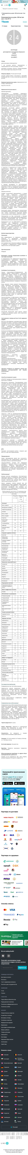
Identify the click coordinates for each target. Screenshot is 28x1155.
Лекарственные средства (7, 1013)
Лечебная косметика (6, 1020)
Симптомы (4, 1044)
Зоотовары (4, 1037)
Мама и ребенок (5, 1029)
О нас (2, 990)
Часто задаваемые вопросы (8, 982)
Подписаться (22, 967)
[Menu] (2, 5)
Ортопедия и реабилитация (8, 1027)
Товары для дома (5, 1032)
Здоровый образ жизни (7, 1039)
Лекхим (25, 21)
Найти (25, 8)
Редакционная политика (7, 1002)
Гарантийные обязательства (8, 999)
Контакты (3, 979)
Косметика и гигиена (6, 1015)
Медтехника (4, 1025)
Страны (3, 993)
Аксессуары (4, 1041)
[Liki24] (5, 1143)
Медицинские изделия (7, 1022)
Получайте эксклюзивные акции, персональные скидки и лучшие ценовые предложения (13, 962)
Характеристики (16, 26)
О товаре (4, 26)
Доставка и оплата (6, 977)
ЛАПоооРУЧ (4, 1034)
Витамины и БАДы (6, 1017)
